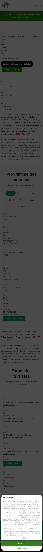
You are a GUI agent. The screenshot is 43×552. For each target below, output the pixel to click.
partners (16, 501)
